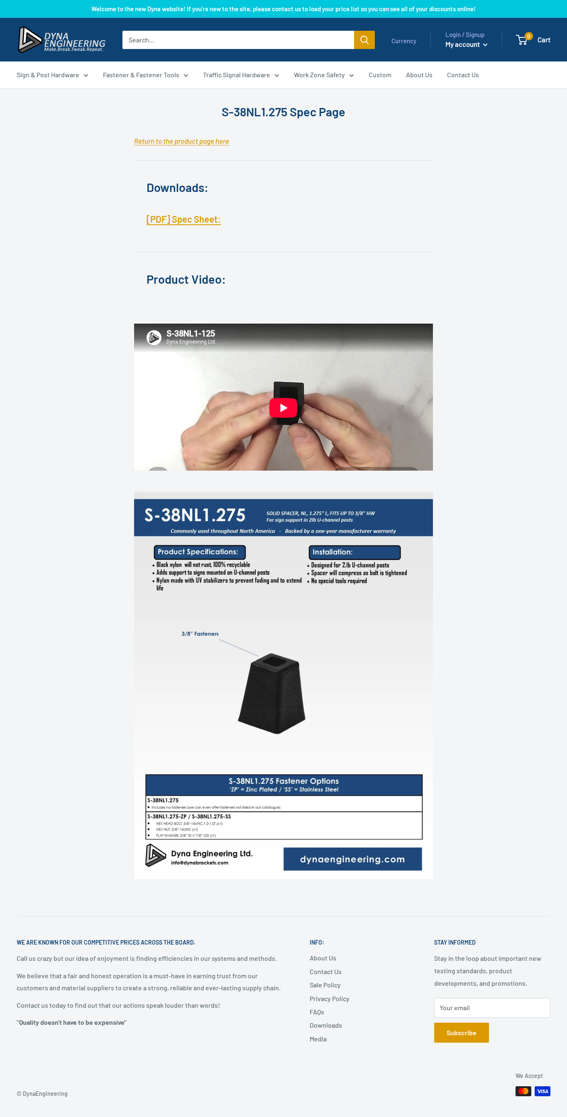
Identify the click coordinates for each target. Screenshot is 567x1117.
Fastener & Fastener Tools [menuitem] (141, 75)
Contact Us (326, 971)
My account (463, 44)
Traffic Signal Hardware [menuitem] (236, 75)
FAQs (317, 1012)
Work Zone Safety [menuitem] (319, 75)
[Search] (364, 40)
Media (318, 1039)
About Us (323, 958)
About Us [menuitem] (419, 75)
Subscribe (462, 1032)
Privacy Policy (329, 998)
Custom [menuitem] (380, 75)
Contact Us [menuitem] (463, 75)
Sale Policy (325, 985)
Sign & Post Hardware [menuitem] (48, 75)
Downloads (326, 1025)
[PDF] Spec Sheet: (184, 219)
